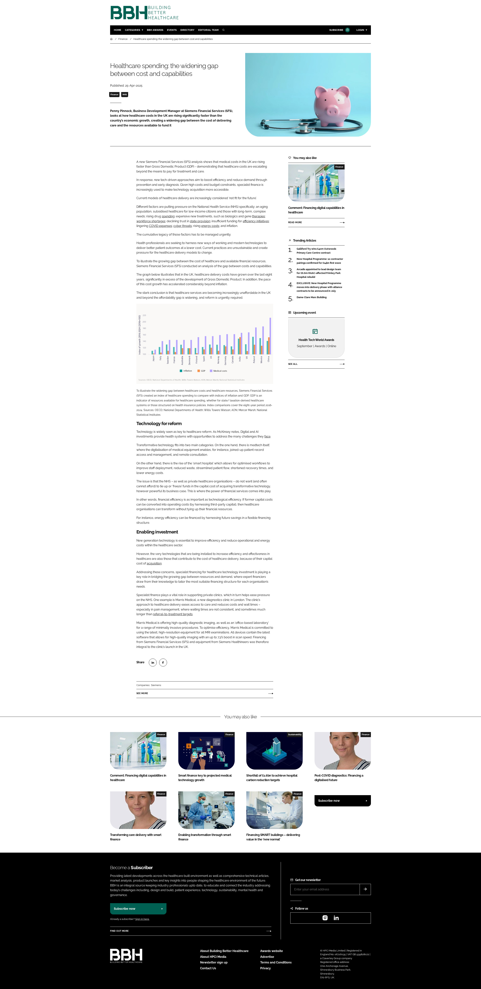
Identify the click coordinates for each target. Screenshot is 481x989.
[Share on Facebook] (163, 662)
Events (172, 30)
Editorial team (208, 30)
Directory (187, 30)
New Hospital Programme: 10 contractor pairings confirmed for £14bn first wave (321, 261)
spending (168, 216)
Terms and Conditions (276, 962)
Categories (132, 30)
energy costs (210, 226)
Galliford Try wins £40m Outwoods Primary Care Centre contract (321, 251)
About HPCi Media (213, 957)
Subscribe (336, 30)
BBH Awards (155, 30)
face (267, 436)
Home (117, 30)
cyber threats (182, 226)
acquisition (154, 563)
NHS (125, 94)
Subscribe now (329, 800)
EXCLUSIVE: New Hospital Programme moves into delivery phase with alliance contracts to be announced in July (321, 287)
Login (360, 30)
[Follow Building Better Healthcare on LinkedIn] (336, 919)
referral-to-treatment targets (173, 614)
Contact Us (208, 968)
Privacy (265, 968)
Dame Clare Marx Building (321, 297)
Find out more (119, 931)
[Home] (111, 39)
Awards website (271, 951)
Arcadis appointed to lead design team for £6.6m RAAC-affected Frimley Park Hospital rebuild (321, 273)
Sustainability (295, 734)
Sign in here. (142, 919)
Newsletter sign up (214, 962)
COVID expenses (160, 226)
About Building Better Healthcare (224, 951)
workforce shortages (150, 221)
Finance (114, 94)
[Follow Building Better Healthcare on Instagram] (325, 919)
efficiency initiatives (256, 221)
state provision (200, 221)
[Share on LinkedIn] (153, 662)
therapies (258, 216)
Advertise (267, 957)
